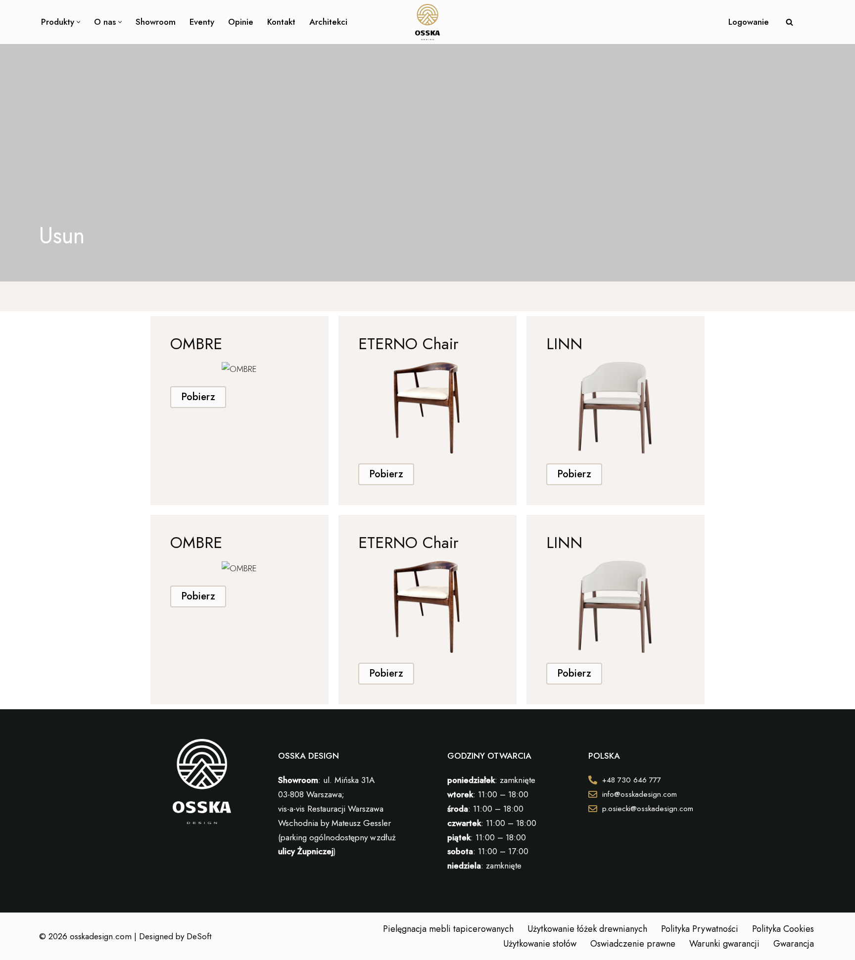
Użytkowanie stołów (539, 943)
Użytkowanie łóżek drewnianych (587, 928)
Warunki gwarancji (724, 943)
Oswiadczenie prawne (632, 943)
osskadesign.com (101, 936)
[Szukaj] (789, 22)
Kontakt (281, 22)
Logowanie (748, 22)
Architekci (328, 22)
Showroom (156, 22)
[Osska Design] (427, 22)
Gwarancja (793, 943)
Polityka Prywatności (699, 928)
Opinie (240, 22)
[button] (78, 22)
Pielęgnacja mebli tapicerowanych (448, 928)
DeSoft (199, 936)
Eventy (202, 22)
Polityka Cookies (783, 928)
